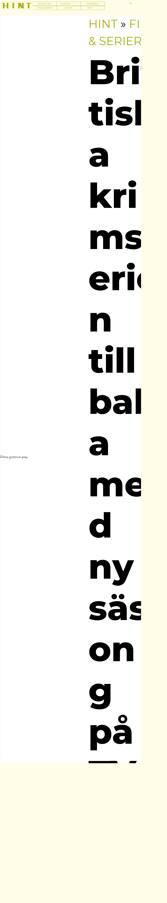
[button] (130, 3)
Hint (103, 24)
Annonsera (92, 4)
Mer (89, 8)
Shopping (65, 4)
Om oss (68, 8)
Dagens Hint (44, 4)
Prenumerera (44, 8)
